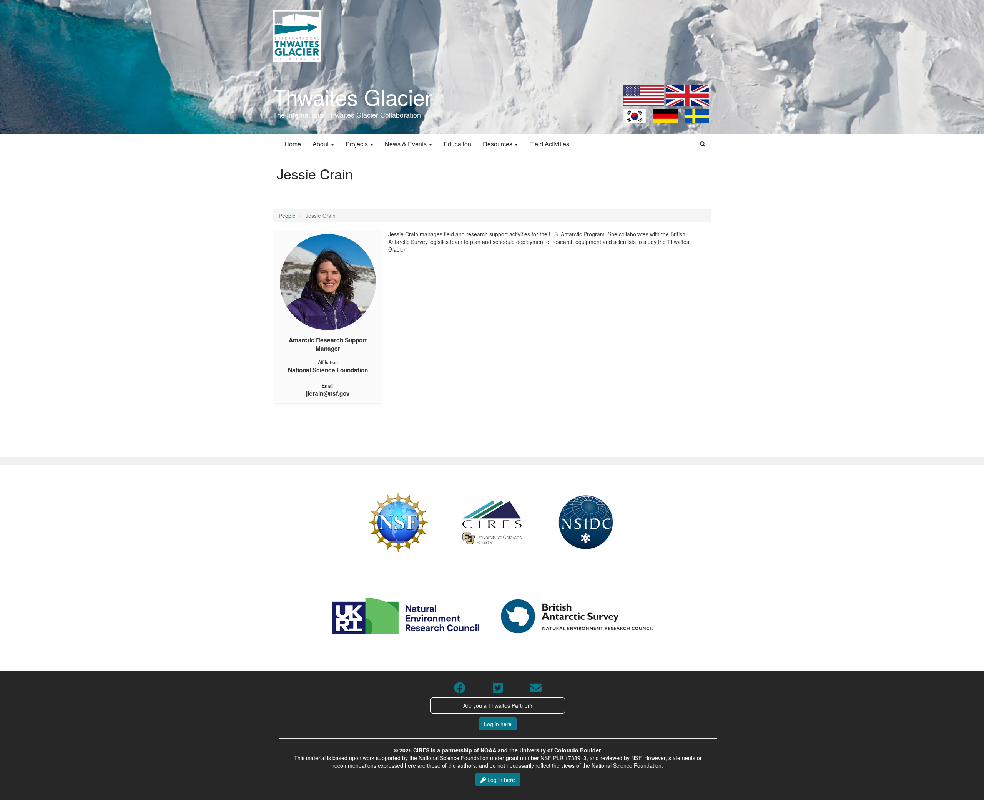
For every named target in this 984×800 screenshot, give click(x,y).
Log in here (498, 724)
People (287, 215)
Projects (357, 143)
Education (457, 143)
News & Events (406, 143)
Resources (498, 143)
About (321, 143)
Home (292, 143)
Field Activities (549, 143)
